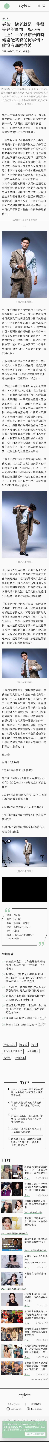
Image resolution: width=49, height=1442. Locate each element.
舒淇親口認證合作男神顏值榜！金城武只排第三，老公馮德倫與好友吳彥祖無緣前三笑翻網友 (36, 1187)
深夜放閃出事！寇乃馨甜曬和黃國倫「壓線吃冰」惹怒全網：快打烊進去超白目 (36, 1366)
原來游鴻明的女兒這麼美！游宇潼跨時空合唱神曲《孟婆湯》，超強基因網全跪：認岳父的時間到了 (36, 1349)
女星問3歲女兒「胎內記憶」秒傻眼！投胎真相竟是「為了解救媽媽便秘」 (27, 1119)
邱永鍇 (26, 51)
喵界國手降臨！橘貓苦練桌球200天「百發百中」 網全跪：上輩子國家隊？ (26, 1142)
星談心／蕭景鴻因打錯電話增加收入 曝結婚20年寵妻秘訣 (25, 997)
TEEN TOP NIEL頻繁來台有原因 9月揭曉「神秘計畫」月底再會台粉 (27, 1092)
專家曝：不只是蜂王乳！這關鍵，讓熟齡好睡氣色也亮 (36, 1221)
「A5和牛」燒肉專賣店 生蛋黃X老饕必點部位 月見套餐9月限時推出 (26, 988)
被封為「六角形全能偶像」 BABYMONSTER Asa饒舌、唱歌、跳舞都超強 (36, 1259)
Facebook (16, 1408)
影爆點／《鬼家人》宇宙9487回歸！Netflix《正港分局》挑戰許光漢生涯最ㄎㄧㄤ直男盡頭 (26, 977)
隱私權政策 (13, 1427)
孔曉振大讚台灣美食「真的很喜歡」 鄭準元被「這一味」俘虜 (26, 1105)
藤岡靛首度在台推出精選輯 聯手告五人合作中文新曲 (36, 1331)
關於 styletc (14, 1403)
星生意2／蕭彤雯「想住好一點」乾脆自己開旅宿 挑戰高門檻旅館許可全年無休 (26, 1008)
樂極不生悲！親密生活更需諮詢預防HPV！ (36, 1241)
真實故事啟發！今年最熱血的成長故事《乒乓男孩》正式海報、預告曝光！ (25, 965)
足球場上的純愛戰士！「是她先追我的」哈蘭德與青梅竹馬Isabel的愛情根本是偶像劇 (36, 1314)
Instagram (36, 1408)
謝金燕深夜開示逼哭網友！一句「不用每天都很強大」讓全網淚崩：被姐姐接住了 (36, 1169)
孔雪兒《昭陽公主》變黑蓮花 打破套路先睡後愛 (27, 1130)
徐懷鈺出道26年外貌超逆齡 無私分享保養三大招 (36, 1297)
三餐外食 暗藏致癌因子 (35, 1275)
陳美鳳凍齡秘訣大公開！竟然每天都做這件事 (36, 1204)
